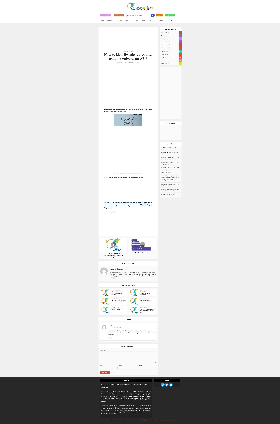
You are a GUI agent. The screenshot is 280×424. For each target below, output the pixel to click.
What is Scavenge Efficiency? (145, 293)
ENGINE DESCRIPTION (117, 309)
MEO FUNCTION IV (116, 290)
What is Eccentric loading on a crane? (170, 167)
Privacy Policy (161, 420)
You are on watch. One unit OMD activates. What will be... (147, 310)
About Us (151, 20)
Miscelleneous (143, 291)
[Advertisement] (128, 38)
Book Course (145, 420)
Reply (110, 338)
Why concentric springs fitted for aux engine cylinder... (118, 293)
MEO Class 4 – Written (122, 20)
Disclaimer (166, 420)
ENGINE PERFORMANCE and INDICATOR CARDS (146, 301)
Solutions (109, 20)
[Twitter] (163, 385)
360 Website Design (130, 420)
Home (102, 20)
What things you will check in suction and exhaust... (119, 301)
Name (102, 365)
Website (139, 365)
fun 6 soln (112, 212)
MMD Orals (135, 20)
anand (106, 212)
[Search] (153, 15)
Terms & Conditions (153, 420)
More (143, 20)
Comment (102, 351)
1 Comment (130, 62)
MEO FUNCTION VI (128, 51)
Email (121, 365)
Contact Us (160, 20)
